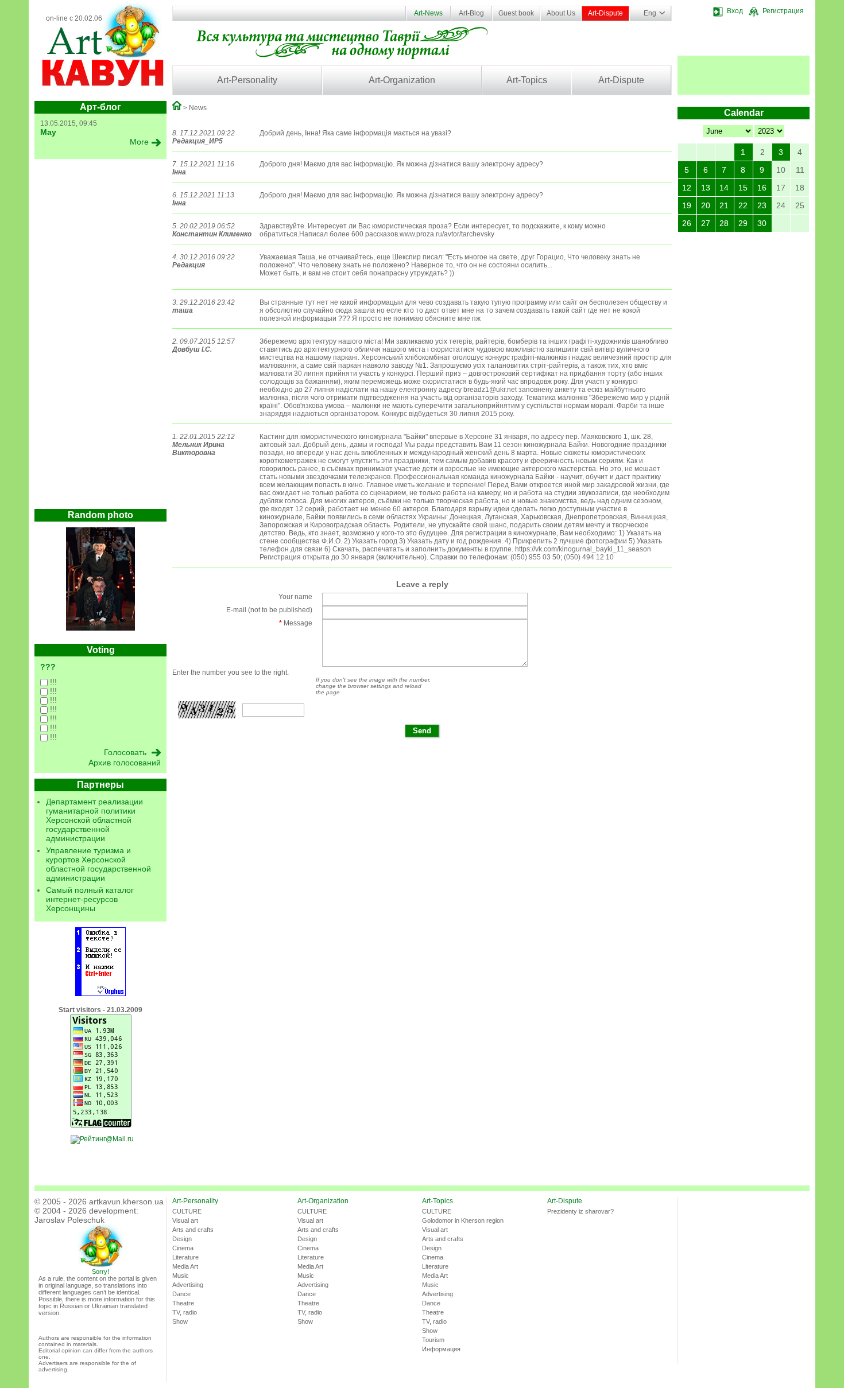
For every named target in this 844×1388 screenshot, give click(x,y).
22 (743, 205)
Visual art (185, 1220)
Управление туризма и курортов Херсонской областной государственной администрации (98, 864)
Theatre (183, 1303)
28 (724, 223)
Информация (441, 1349)
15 (743, 187)
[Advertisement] (100, 337)
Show (180, 1321)
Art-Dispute (605, 13)
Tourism (433, 1339)
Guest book (516, 13)
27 (705, 223)
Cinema (182, 1248)
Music (180, 1275)
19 (686, 205)
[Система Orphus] (100, 994)
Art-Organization (402, 80)
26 (686, 223)
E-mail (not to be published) (269, 610)
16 (761, 187)
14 (724, 187)
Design (182, 1238)
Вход (735, 11)
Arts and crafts (193, 1229)
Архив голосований (124, 762)
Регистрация (783, 11)
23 (761, 205)
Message (295, 623)
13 (705, 187)
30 (761, 223)
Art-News (428, 13)
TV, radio (184, 1312)
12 (686, 187)
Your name (295, 597)
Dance (181, 1293)
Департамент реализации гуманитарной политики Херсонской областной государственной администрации (94, 820)
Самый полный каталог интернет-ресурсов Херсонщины (90, 899)
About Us (561, 13)
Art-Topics (526, 80)
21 (724, 205)
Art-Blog (471, 13)
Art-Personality (247, 80)
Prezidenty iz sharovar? (580, 1211)
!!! (52, 681)
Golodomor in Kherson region (463, 1220)
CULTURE (187, 1211)
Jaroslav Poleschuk (69, 1219)
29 (743, 223)
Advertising (187, 1284)
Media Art (185, 1266)
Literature (185, 1257)
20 (705, 205)
